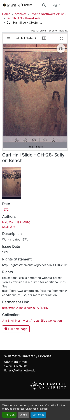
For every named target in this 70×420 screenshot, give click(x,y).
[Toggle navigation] (65, 5)
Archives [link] (20, 14)
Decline (23, 414)
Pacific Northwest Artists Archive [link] (49, 14)
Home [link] (6, 14)
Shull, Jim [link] (8, 226)
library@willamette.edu (19, 370)
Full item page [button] (17, 329)
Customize (38, 414)
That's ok (9, 414)
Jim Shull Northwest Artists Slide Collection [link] (25, 18)
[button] (22, 5)
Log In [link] (56, 5)
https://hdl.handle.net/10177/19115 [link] (25, 308)
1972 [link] (5, 209)
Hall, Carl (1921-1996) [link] (17, 222)
